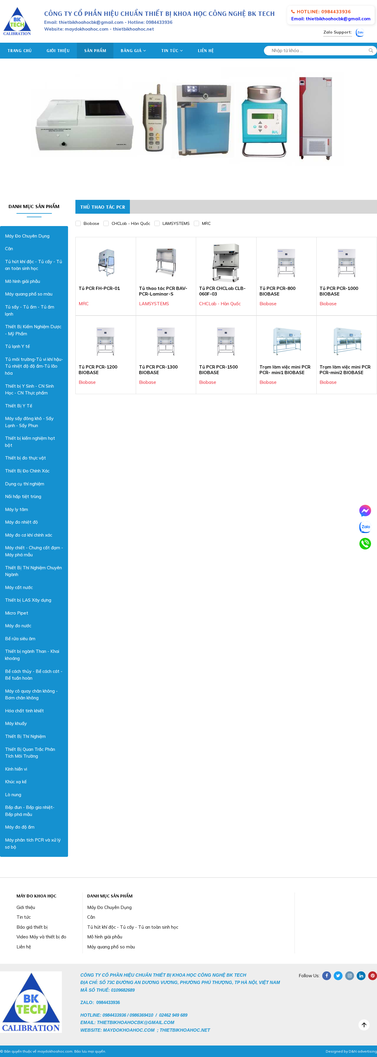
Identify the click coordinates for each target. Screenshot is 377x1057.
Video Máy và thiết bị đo (41, 937)
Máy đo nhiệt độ (21, 522)
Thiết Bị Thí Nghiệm (25, 736)
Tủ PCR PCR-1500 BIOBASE (218, 370)
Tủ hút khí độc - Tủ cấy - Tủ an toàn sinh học (33, 265)
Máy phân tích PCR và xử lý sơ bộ (33, 843)
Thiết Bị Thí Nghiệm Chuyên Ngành (33, 571)
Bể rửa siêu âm (20, 638)
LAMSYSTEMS (176, 223)
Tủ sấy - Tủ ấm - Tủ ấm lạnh (29, 310)
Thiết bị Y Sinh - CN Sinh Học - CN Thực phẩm (29, 389)
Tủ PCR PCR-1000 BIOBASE (339, 291)
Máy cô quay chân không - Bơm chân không (31, 694)
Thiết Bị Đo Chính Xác (27, 471)
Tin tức (169, 50)
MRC (206, 223)
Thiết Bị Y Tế (18, 406)
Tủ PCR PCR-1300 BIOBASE (158, 370)
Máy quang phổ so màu (28, 294)
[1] (371, 50)
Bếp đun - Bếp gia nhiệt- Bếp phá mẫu (29, 810)
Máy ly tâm (16, 509)
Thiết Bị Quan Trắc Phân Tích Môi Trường (30, 752)
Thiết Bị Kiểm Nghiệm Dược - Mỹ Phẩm (33, 330)
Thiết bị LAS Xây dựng (28, 600)
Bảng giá (131, 50)
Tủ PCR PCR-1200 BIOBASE (98, 370)
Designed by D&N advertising (351, 1051)
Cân (9, 248)
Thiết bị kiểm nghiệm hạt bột (30, 441)
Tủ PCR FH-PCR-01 (99, 288)
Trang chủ (19, 50)
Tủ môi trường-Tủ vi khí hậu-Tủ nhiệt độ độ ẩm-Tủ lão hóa (34, 366)
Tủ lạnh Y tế (17, 346)
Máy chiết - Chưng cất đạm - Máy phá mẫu (34, 551)
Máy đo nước (18, 625)
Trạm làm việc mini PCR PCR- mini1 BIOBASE (284, 370)
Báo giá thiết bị (32, 927)
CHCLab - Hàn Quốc (131, 223)
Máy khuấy (16, 723)
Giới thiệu (58, 50)
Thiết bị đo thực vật (25, 458)
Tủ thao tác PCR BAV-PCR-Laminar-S (163, 291)
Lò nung (13, 794)
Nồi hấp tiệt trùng (23, 496)
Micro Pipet (16, 613)
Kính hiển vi (16, 769)
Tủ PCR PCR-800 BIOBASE (277, 291)
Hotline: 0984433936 (324, 11)
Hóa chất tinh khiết (24, 710)
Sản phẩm (95, 50)
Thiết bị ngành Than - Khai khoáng (32, 654)
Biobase (91, 223)
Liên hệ (206, 50)
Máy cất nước (19, 587)
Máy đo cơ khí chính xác (28, 535)
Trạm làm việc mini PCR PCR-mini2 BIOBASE (345, 370)
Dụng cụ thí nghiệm (24, 484)
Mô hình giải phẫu (22, 281)
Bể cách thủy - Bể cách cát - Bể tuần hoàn (33, 674)
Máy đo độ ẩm (19, 827)
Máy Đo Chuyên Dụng (27, 236)
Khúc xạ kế (16, 781)
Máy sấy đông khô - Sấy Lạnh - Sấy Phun (29, 422)
